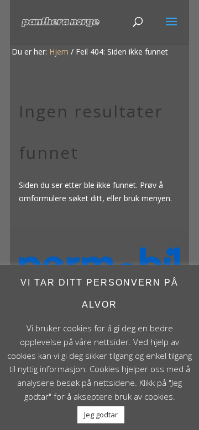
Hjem (59, 51)
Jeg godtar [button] (101, 415)
